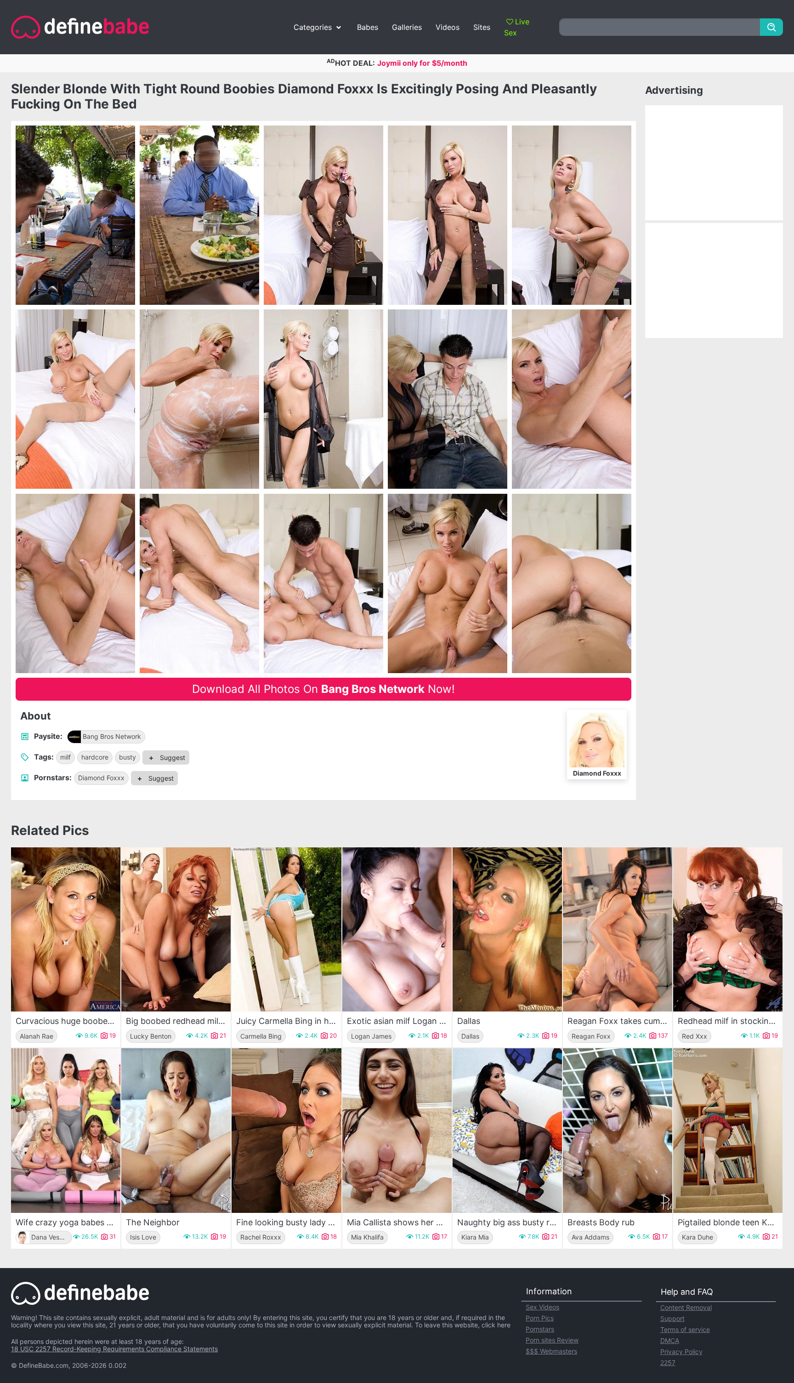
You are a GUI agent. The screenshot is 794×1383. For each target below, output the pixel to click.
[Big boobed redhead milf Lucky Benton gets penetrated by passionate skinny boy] (176, 929)
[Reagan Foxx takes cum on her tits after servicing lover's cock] (617, 929)
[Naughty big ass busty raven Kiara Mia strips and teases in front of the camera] (507, 1130)
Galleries (407, 27)
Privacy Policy (681, 1351)
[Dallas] (507, 929)
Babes (367, 27)
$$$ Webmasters (551, 1351)
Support (672, 1318)
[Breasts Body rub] (617, 1130)
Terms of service (685, 1329)
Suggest (171, 757)
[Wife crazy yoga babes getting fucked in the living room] (65, 1130)
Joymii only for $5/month (422, 63)
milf (65, 757)
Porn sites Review (552, 1340)
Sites (481, 27)
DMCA (669, 1340)
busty (127, 757)
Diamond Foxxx (101, 778)
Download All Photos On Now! (323, 689)
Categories (313, 27)
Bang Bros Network (112, 736)
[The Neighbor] (176, 1130)
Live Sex (516, 27)
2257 (667, 1362)
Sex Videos (542, 1307)
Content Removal (686, 1307)
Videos (447, 27)
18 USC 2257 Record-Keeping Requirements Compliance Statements (114, 1349)
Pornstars (540, 1329)
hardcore (94, 757)
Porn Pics (540, 1318)
